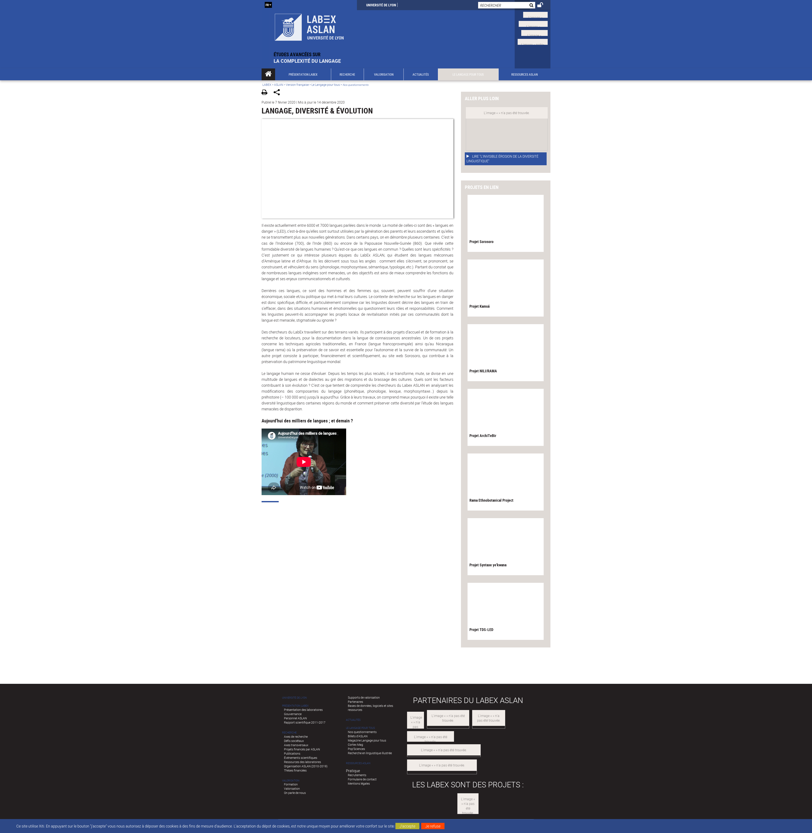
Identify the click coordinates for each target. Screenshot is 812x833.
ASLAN (278, 85)
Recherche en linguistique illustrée (370, 753)
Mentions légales (359, 783)
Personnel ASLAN (295, 718)
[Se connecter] (542, 5)
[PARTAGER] (278, 92)
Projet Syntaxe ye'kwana (487, 564)
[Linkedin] (534, 32)
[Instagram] (533, 41)
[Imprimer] (266, 92)
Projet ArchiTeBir (482, 435)
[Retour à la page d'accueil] (309, 25)
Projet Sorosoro (481, 241)
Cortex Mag (355, 745)
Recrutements (357, 775)
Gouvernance (293, 714)
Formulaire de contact (362, 779)
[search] (506, 5)
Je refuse (432, 826)
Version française (297, 85)
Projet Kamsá (479, 306)
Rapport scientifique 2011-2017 (304, 722)
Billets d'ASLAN (358, 736)
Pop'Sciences (356, 749)
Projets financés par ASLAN (302, 749)
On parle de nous (295, 793)
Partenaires (355, 702)
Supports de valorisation (364, 697)
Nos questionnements (362, 732)
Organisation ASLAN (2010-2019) (306, 766)
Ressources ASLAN (358, 763)
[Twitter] (535, 14)
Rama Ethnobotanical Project (491, 500)
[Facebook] (533, 23)
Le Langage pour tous (325, 85)
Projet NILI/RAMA (483, 370)
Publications (292, 753)
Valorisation (290, 780)
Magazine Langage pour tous (367, 740)
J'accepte (407, 826)
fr (267, 5)
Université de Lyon (381, 5)
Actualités (353, 720)
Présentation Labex (295, 705)
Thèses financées (295, 770)
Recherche (289, 732)
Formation (291, 784)
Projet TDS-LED (481, 629)
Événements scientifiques (300, 758)
